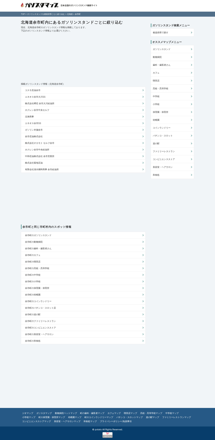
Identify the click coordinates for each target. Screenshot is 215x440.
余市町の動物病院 (34, 241)
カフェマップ (114, 413)
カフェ (156, 72)
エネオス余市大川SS (35, 96)
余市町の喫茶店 (32, 261)
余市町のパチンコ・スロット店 (40, 307)
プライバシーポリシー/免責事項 (116, 421)
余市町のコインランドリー (38, 301)
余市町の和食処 (32, 340)
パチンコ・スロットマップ (129, 417)
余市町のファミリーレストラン (40, 321)
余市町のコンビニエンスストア (40, 327)
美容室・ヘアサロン (163, 167)
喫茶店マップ (130, 413)
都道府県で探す (160, 32)
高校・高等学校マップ (151, 413)
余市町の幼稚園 (32, 294)
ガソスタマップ (44, 413)
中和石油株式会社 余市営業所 (39, 156)
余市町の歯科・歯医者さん (38, 248)
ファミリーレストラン (164, 151)
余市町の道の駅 (32, 314)
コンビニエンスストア (164, 159)
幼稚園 (156, 119)
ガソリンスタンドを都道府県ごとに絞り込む (46, 14)
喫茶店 (156, 80)
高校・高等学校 (160, 88)
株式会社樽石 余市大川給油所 (39, 103)
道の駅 (156, 143)
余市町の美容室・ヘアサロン (39, 334)
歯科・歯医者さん (161, 64)
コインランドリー (161, 127)
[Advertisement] (83, 57)
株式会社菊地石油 (34, 162)
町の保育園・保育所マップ (52, 417)
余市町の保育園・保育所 (37, 288)
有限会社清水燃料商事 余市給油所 (42, 169)
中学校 (156, 96)
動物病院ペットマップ (66, 413)
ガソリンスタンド (161, 49)
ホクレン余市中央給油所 (37, 149)
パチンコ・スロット (163, 135)
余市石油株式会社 (34, 136)
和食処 (156, 174)
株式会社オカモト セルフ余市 (39, 143)
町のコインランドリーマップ (99, 417)
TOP (23, 14)
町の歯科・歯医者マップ (92, 413)
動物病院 (157, 57)
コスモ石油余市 (32, 90)
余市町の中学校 (32, 274)
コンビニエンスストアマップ (36, 421)
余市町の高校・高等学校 (37, 268)
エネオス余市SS (33, 123)
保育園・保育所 (160, 112)
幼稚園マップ (74, 417)
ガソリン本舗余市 (34, 129)
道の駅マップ (152, 417)
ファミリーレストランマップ (176, 417)
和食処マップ (90, 421)
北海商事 (29, 116)
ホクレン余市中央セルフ (37, 110)
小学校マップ (28, 417)
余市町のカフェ (32, 255)
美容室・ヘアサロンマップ (67, 421)
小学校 (156, 104)
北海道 (70, 14)
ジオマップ (27, 413)
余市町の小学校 (32, 281)
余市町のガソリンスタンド (38, 235)
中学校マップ (172, 413)
